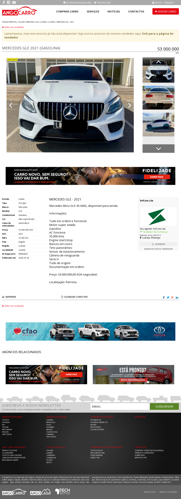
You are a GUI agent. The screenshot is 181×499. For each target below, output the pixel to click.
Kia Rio (93, 425)
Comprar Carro (67, 11)
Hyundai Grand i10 (98, 422)
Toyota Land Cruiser (12, 455)
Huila (48, 425)
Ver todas (7, 434)
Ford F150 (94, 457)
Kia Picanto (95, 427)
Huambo (50, 427)
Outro (49, 460)
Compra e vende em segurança (149, 450)
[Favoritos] (158, 244)
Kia (3, 425)
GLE (37, 22)
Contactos (136, 11)
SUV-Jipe (21, 22)
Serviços (93, 11)
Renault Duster (9, 450)
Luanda (43, 22)
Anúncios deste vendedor (158, 249)
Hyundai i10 (95, 420)
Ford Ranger (96, 455)
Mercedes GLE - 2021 (65, 22)
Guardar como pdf (76, 296)
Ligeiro (49, 453)
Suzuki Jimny (7, 453)
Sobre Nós (140, 455)
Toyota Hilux (96, 450)
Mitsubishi (7, 429)
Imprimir (10, 296)
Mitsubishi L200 (97, 453)
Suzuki (5, 427)
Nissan (5, 432)
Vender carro (166, 11)
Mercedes (30, 22)
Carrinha (50, 455)
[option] (70, 105)
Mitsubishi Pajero (10, 460)
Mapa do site (141, 457)
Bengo (49, 429)
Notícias (113, 11)
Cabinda (50, 434)
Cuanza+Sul (52, 432)
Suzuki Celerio (97, 429)
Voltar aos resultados (14, 27)
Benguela (50, 422)
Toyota (5, 420)
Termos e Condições (144, 453)
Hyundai (6, 422)
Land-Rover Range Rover (13, 457)
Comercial (51, 457)
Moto (49, 462)
